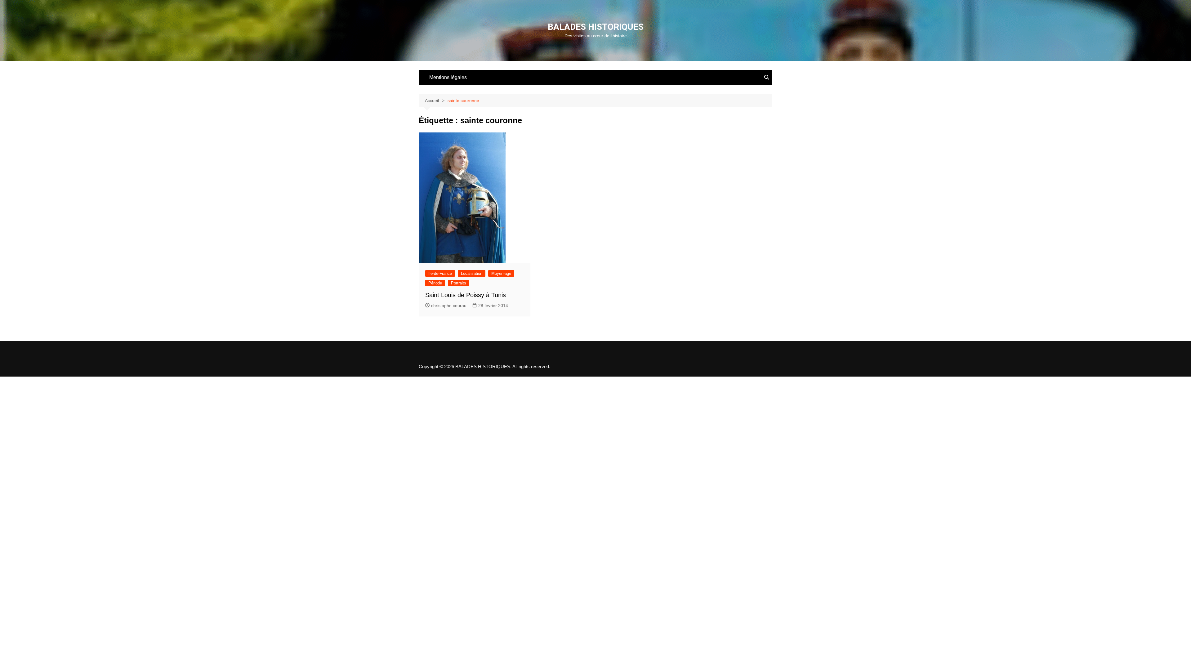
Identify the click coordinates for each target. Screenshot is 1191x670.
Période (435, 283)
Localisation (471, 273)
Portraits (458, 283)
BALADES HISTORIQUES (596, 27)
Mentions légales (448, 77)
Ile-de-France (440, 273)
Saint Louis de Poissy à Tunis (465, 295)
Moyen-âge (501, 273)
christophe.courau (448, 305)
